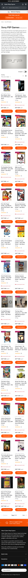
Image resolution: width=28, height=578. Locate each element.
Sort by (3, 74)
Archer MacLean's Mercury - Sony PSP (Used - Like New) (20, 456)
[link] (5, 515)
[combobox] (14, 7)
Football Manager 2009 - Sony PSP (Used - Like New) (6, 312)
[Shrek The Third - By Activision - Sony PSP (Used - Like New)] (21, 372)
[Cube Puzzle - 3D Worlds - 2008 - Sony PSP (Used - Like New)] (21, 337)
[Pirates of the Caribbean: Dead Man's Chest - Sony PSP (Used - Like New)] (21, 482)
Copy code (19, 17)
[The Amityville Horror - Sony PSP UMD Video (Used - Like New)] (7, 446)
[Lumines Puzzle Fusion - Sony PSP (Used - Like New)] (21, 231)
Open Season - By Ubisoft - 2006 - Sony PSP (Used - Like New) (7, 348)
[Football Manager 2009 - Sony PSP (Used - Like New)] (7, 302)
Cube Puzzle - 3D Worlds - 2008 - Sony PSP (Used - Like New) (21, 348)
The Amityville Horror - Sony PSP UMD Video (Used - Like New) (7, 457)
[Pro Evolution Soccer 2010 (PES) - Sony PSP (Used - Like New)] (7, 158)
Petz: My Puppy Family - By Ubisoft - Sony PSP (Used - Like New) (7, 206)
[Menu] (2, 4)
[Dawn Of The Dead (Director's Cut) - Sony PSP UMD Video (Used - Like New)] (7, 482)
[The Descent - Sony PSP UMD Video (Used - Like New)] (21, 86)
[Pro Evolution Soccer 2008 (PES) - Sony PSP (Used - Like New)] (7, 121)
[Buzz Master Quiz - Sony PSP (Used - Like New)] (7, 86)
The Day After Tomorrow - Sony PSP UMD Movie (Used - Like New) (21, 313)
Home (2, 21)
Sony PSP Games (8, 21)
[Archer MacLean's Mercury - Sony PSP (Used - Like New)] (21, 446)
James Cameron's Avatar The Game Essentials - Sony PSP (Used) (7, 421)
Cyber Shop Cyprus (8, 574)
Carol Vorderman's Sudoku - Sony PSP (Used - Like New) (6, 277)
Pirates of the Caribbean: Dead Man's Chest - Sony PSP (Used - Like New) (21, 494)
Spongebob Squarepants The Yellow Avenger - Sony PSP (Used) (19, 421)
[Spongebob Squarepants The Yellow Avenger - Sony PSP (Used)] (21, 409)
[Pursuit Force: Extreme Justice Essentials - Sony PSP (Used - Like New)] (21, 121)
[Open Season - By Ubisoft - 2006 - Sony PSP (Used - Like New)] (7, 337)
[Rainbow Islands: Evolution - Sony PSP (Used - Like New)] (21, 266)
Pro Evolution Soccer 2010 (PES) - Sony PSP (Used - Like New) (7, 168)
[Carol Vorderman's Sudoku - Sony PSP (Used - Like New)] (7, 266)
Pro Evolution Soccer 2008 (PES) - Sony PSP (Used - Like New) (7, 132)
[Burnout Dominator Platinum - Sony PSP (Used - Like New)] (21, 195)
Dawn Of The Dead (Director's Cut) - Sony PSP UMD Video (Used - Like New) (6, 494)
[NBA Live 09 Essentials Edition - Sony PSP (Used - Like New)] (21, 158)
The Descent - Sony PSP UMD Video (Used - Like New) (21, 96)
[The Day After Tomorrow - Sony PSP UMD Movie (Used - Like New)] (21, 302)
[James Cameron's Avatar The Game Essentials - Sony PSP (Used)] (7, 409)
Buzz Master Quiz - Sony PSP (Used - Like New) (7, 96)
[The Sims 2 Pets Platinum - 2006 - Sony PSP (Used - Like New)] (7, 372)
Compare (20, 71)
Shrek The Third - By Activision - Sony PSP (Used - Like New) (21, 383)
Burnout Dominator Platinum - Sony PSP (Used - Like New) (20, 205)
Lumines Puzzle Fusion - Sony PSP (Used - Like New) (20, 242)
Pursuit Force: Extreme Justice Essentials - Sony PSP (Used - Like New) (21, 133)
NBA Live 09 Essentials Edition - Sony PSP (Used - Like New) (21, 170)
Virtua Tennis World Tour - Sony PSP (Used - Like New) (6, 242)
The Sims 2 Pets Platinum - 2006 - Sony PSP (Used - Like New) (7, 384)
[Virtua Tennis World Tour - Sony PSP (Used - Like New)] (7, 231)
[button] (25, 4)
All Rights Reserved (16, 574)
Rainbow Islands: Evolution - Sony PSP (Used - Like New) (20, 277)
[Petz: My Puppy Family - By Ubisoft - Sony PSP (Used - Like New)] (7, 194)
